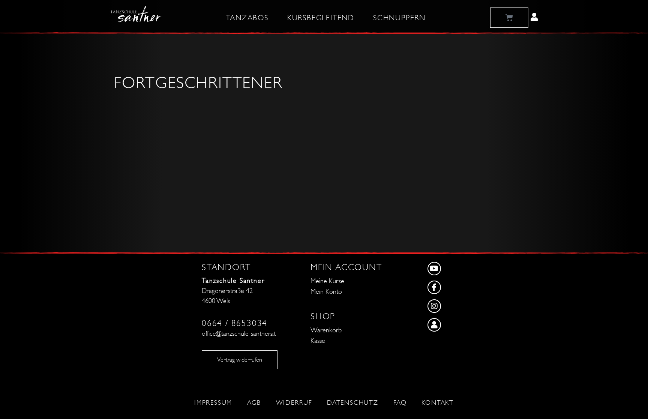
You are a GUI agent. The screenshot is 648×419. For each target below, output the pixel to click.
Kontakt (438, 403)
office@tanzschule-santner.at (239, 334)
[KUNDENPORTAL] (459, 326)
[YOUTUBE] (459, 270)
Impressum (213, 403)
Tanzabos (247, 18)
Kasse (317, 341)
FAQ (399, 403)
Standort (226, 267)
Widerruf (294, 403)
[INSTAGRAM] (459, 308)
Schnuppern (399, 18)
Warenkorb (326, 330)
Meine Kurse (327, 281)
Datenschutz (352, 403)
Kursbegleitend (320, 18)
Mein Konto (326, 292)
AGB (254, 403)
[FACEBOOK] (459, 289)
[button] (534, 17)
